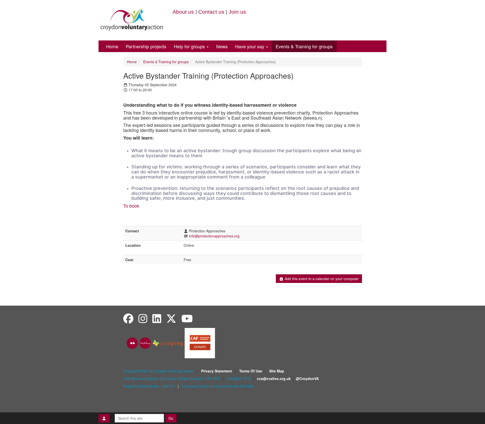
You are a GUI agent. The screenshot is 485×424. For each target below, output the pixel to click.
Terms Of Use (251, 370)
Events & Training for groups (304, 46)
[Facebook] (128, 318)
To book (131, 205)
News (222, 46)
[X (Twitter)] (171, 318)
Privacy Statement (217, 370)
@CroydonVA (307, 378)
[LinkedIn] (156, 318)
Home (112, 46)
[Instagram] (142, 318)
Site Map (276, 370)
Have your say (250, 46)
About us (183, 12)
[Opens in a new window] (200, 342)
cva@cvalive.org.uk (274, 378)
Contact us (211, 12)
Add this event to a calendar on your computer (321, 278)
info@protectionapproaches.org (214, 235)
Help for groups (190, 46)
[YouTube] (187, 318)
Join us (237, 12)
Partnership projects (146, 46)
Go (170, 418)
